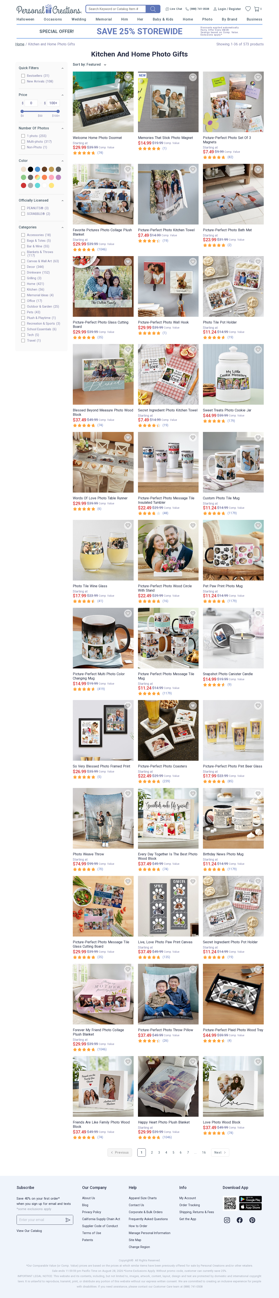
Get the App (187, 1219)
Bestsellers (37, 75)
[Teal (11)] (37, 186)
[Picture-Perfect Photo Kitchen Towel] (168, 194)
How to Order (138, 1226)
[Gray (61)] (58, 170)
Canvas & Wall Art (42, 261)
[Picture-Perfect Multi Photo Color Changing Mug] (103, 638)
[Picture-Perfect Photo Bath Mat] (233, 194)
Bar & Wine (37, 246)
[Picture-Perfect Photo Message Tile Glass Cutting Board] (103, 906)
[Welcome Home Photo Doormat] (103, 102)
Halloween (25, 19)
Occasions (53, 19)
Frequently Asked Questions (148, 1219)
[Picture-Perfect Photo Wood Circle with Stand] (168, 550)
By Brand (229, 19)
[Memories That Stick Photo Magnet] (168, 102)
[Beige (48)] (23, 170)
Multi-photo (39, 141)
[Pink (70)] (51, 178)
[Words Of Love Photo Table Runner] (103, 462)
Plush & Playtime (41, 318)
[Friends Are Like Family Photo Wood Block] (103, 1086)
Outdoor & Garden (42, 306)
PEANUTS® (37, 208)
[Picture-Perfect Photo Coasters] (168, 730)
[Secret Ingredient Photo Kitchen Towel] (168, 374)
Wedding (78, 19)
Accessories (38, 235)
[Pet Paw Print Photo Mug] (233, 550)
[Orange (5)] (44, 178)
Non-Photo (36, 147)
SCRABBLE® (38, 214)
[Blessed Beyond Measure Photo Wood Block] (103, 374)
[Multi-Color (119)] (37, 178)
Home (188, 19)
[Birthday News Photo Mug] (233, 818)
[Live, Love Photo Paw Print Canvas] (168, 906)
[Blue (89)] (37, 170)
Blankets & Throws (40, 253)
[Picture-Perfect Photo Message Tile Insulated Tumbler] (168, 462)
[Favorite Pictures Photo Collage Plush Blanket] (103, 194)
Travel (33, 340)
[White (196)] (44, 186)
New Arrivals (39, 81)
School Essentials (41, 329)
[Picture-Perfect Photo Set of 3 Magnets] (233, 102)
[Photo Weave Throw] (103, 818)
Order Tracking (189, 1205)
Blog (85, 1205)
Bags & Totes (38, 240)
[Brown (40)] (44, 170)
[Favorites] (248, 9)
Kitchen (35, 289)
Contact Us (136, 1205)
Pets (33, 312)
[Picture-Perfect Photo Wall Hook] (168, 286)
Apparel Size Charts (143, 1198)
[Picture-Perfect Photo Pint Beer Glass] (233, 730)
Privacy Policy (91, 1212)
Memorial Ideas (40, 295)
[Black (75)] (30, 170)
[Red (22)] (23, 186)
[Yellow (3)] (51, 186)
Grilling (33, 278)
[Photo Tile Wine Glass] (103, 550)
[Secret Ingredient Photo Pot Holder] (233, 906)
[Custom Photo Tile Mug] (233, 462)
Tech (32, 335)
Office (34, 301)
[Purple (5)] (58, 178)
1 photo (36, 136)
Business (254, 19)
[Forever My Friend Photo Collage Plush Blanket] (103, 994)
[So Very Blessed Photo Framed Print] (103, 730)
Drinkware (38, 272)
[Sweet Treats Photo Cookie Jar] (233, 374)
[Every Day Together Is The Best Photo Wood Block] (168, 818)
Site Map (135, 1240)
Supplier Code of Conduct (100, 1226)
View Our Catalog (29, 1231)
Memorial (104, 19)
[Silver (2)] (30, 186)
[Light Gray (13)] (30, 178)
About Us (88, 1198)
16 (204, 1152)
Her (140, 19)
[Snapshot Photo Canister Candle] (233, 638)
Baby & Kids (163, 19)
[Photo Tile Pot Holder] (233, 286)
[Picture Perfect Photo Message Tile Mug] (168, 638)
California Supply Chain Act (101, 1219)
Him (124, 19)
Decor (35, 267)
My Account (187, 1198)
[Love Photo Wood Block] (233, 1086)
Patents (87, 1240)
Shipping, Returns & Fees (196, 1212)
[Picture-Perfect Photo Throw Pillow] (168, 994)
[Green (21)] (23, 178)
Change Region (139, 1247)
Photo (207, 19)
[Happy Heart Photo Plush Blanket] (168, 1086)
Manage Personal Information (149, 1233)
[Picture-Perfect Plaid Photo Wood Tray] (233, 994)
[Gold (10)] (51, 170)
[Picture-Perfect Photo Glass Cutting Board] (103, 286)
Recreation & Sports (43, 323)
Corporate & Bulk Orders (146, 1212)
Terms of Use (91, 1233)
